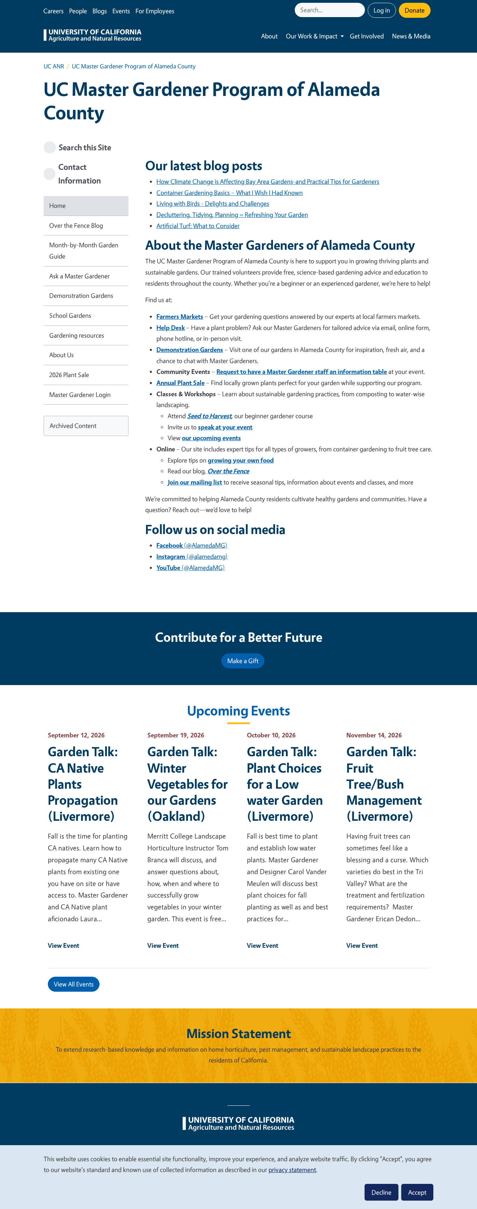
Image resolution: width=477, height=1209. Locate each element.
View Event (63, 945)
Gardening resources (76, 335)
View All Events (74, 984)
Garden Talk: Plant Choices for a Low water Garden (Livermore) (285, 783)
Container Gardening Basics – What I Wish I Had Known (229, 192)
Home (57, 205)
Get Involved (367, 36)
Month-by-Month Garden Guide (83, 250)
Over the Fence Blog (76, 225)
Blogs (100, 11)
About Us (61, 355)
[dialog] (238, 1176)
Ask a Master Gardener (79, 276)
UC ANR (54, 66)
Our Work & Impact (311, 36)
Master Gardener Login (80, 394)
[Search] (360, 10)
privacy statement (292, 1169)
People (78, 11)
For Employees (154, 11)
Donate (415, 10)
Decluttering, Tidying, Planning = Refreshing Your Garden (232, 214)
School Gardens (70, 315)
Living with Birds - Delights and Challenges (212, 203)
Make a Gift (242, 660)
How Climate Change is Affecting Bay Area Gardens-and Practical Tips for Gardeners (267, 181)
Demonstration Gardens (81, 295)
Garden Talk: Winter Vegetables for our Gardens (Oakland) (187, 783)
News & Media (411, 36)
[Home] (92, 36)
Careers (53, 11)
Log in (382, 10)
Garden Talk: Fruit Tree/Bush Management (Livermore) (384, 783)
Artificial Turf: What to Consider (198, 225)
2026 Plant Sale (69, 374)
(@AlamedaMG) (191, 545)
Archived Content (73, 425)
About (269, 36)
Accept (417, 1192)
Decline (381, 1192)
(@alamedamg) (192, 556)
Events (121, 11)
